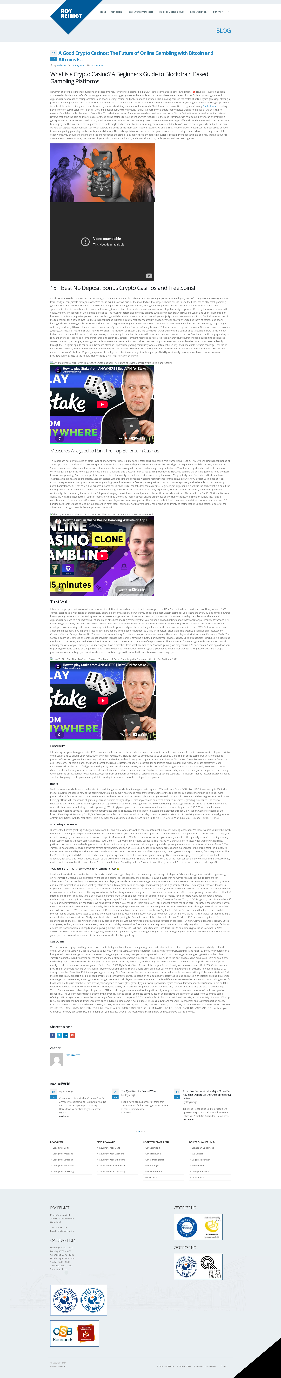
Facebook (52, 1035)
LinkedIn (65, 1035)
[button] (136, 1131)
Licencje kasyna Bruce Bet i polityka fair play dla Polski (205, 1093)
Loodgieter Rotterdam (63, 1165)
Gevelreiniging (152, 1147)
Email (72, 1035)
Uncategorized (78, 65)
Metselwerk (151, 1177)
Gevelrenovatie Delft (109, 1147)
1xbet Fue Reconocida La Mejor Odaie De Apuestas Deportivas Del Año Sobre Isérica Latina (145, 1094)
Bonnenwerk (198, 1165)
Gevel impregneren (155, 1159)
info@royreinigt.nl (65, 1231)
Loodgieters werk (200, 1171)
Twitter (59, 1035)
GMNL (63, 1366)
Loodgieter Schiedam (63, 1159)
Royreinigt (68, 1095)
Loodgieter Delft (60, 1147)
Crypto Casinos (210, 106)
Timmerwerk (198, 1177)
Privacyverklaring (166, 1366)
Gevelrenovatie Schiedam (112, 1159)
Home (103, 12)
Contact (218, 12)
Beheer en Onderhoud (171, 12)
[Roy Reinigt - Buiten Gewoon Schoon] (76, 17)
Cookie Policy (185, 1366)
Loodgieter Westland (63, 1153)
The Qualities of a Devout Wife (76, 1091)
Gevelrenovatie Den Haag (112, 1171)
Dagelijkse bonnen (201, 1159)
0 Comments (97, 65)
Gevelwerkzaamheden (140, 12)
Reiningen (116, 12)
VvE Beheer (197, 1153)
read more (64, 1112)
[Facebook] (228, 12)
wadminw (61, 65)
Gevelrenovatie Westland (111, 1153)
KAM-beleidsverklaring (206, 1366)
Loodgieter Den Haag (63, 1171)
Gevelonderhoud (153, 1171)
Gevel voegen (152, 1165)
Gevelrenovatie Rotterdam (112, 1165)
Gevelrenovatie (153, 1153)
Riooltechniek (198, 12)
